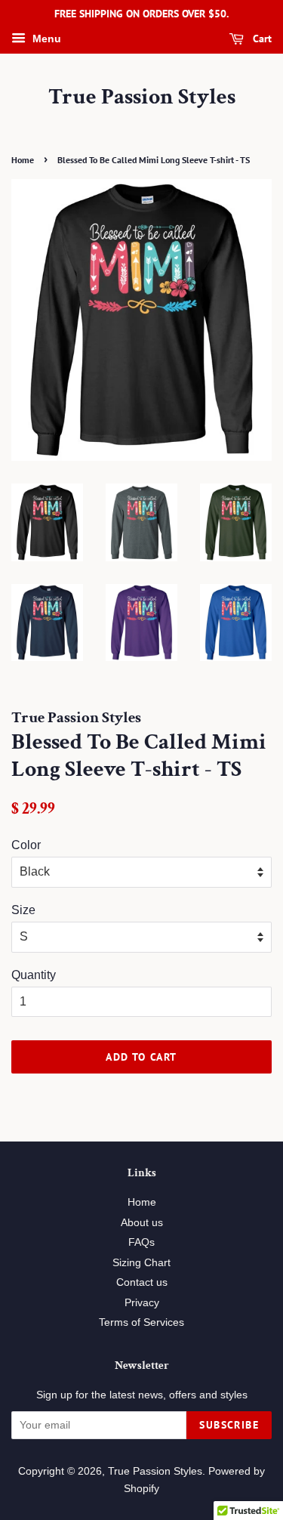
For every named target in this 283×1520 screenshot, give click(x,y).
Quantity (33, 975)
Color (26, 845)
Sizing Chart (141, 1262)
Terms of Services (141, 1322)
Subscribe (229, 1425)
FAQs (141, 1242)
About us (142, 1222)
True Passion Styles (141, 97)
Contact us (142, 1282)
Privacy (142, 1302)
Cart (261, 38)
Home (22, 159)
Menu (45, 38)
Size (23, 910)
